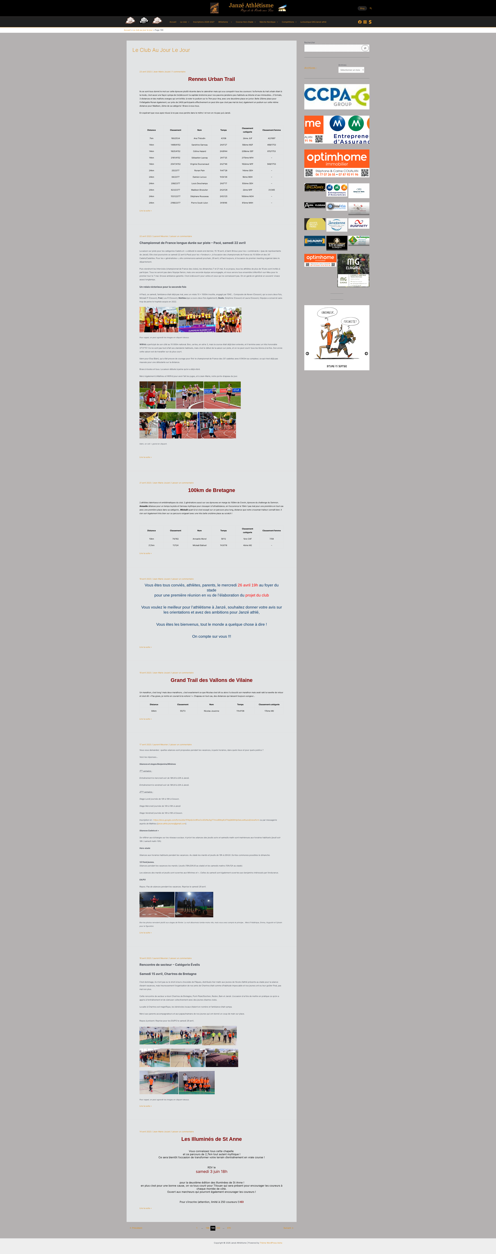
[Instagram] (365, 22)
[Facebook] (360, 22)
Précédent (136, 1228)
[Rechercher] (365, 48)
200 (218, 1228)
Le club (183, 22)
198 (207, 1228)
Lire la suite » (146, 210)
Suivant (288, 1228)
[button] (362, 8)
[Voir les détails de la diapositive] (336, 97)
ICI (242, 1201)
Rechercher (309, 42)
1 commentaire (178, 71)
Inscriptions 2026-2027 (203, 22)
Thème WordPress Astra (271, 1243)
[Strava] (370, 22)
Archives (342, 65)
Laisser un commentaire (181, 236)
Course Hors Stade (244, 22)
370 (229, 1228)
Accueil (173, 22)
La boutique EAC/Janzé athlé (313, 22)
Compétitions (288, 22)
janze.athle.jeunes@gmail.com (171, 823)
